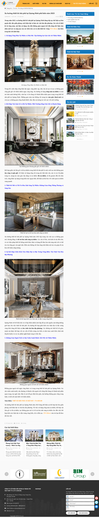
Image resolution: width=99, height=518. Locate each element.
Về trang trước (9, 423)
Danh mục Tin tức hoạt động (77, 14)
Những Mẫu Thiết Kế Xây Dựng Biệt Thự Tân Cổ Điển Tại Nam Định (33, 444)
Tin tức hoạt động (79, 3)
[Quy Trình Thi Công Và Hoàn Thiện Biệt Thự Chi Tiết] (70, 127)
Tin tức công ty (72, 21)
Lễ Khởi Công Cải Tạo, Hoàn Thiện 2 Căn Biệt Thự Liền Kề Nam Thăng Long (84, 106)
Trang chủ (26, 3)
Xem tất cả (80, 139)
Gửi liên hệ (71, 513)
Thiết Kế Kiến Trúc (73, 27)
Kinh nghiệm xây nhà (73, 19)
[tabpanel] (80, 36)
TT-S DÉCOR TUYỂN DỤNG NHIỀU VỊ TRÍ (84, 112)
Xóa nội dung (83, 513)
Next (60, 438)
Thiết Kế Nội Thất (73, 52)
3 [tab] (80, 46)
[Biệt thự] (80, 87)
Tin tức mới (71, 102)
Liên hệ (91, 3)
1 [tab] (77, 46)
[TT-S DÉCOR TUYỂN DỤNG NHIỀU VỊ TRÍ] (70, 114)
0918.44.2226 (14, 505)
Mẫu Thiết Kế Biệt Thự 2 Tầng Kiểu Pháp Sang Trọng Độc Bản (13, 444)
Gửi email (17, 423)
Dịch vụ (67, 3)
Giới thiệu (36, 3)
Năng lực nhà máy (55, 3)
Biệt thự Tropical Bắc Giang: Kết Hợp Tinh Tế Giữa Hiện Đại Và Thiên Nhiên (54, 444)
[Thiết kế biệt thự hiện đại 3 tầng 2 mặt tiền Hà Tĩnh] (70, 120)
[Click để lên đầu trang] (97, 515)
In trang (24, 423)
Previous (8, 438)
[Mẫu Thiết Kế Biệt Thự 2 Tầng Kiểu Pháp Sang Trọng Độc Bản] (14, 435)
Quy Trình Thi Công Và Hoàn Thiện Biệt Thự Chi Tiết (84, 126)
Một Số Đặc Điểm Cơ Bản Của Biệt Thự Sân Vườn (84, 133)
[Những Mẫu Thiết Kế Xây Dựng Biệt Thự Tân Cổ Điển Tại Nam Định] (34, 435)
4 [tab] (82, 46)
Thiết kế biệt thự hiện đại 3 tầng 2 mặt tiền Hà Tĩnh (84, 119)
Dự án (44, 3)
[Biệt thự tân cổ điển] (80, 36)
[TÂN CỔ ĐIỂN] (80, 62)
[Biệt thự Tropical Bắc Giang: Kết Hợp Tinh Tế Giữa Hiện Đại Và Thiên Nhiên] (54, 435)
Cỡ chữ (57, 16)
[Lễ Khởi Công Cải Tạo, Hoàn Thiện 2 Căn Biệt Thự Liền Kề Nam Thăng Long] (70, 107)
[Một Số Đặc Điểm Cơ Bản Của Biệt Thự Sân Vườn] (70, 134)
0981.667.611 (22, 505)
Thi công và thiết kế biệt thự (75, 17)
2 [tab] (79, 46)
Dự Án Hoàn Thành (74, 77)
